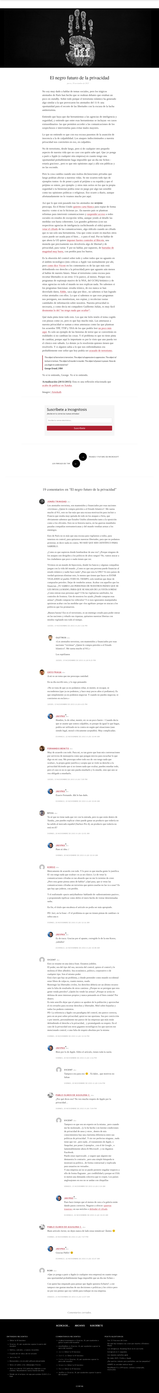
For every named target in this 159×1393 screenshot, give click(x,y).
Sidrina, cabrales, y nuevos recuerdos (24, 1350)
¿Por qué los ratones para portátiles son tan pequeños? (128, 1361)
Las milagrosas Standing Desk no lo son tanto (125, 1349)
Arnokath (56, 392)
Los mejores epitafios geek (117, 1355)
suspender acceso (96, 214)
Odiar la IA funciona (17, 1340)
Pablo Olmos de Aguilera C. (73, 1095)
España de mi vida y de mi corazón (23, 1354)
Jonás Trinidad (57, 501)
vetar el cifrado (50, 229)
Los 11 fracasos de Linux (117, 1340)
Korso (51, 867)
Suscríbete (79, 428)
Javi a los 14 (15, 1357)
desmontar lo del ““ (66, 310)
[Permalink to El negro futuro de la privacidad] (79, 38)
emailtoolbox (63, 1346)
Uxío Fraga (54, 672)
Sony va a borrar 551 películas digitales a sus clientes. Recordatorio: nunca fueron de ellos (28, 1369)
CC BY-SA (79, 1386)
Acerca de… (63, 1325)
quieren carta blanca (83, 206)
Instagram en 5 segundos (117, 1352)
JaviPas (60, 716)
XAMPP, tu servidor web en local (119, 1364)
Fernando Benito (58, 748)
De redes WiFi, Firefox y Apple (119, 1358)
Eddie (63, 291)
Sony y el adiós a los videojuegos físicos (25, 1365)
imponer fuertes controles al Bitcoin (85, 240)
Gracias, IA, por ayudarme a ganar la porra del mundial (79, 1341)
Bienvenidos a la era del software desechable (27, 1361)
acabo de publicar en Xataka (57, 385)
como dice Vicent (56, 265)
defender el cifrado (98, 1209)
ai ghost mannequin (66, 1340)
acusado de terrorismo (100, 350)
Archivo (80, 1325)
